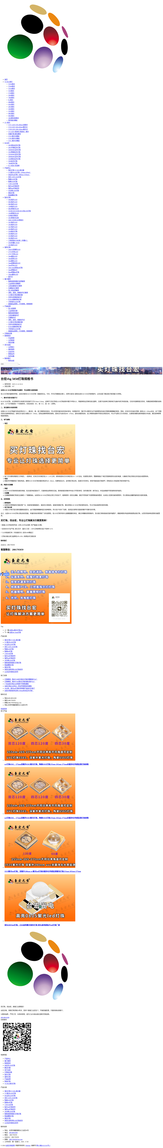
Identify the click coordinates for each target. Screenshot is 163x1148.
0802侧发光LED (13, 209)
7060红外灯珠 (12, 163)
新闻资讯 (8, 335)
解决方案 (8, 1067)
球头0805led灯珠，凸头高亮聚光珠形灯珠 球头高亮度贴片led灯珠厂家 (32, 925)
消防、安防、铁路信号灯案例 (18, 292)
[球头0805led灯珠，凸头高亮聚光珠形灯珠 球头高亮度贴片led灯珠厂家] (40, 921)
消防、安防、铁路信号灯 (16, 320)
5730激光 (11, 93)
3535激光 (11, 111)
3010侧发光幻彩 (13, 218)
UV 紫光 (7, 122)
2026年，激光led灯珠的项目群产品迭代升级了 (20, 688)
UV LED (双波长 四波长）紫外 (18, 131)
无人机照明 (12, 308)
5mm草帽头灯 (12, 270)
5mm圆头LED (12, 261)
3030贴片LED (12, 233)
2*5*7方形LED (13, 254)
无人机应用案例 (13, 290)
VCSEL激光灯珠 (10, 1083)
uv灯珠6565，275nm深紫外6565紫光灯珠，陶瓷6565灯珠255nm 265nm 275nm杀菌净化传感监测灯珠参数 (47, 764)
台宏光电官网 (10, 1145)
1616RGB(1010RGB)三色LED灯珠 (19, 211)
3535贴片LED (12, 236)
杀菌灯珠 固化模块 (14, 134)
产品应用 (8, 306)
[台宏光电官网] (38, 76)
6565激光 (11, 104)
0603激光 (11, 116)
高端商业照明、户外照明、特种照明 (20, 304)
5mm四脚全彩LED (14, 263)
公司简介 (11, 347)
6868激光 (11, 102)
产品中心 (8, 168)
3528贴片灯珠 (12, 231)
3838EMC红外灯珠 (14, 156)
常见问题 (11, 342)
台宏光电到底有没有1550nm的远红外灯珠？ (19, 690)
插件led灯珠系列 (13, 188)
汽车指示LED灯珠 (14, 301)
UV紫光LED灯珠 (10, 642)
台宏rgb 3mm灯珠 (15, 632)
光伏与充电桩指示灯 (15, 297)
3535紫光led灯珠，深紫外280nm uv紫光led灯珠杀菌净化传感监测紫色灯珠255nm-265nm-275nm (43, 871)
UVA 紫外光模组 (13, 136)
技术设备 (11, 356)
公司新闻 (11, 340)
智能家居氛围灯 (13, 313)
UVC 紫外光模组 (14, 140)
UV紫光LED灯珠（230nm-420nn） (19, 172)
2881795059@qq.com (15, 1139)
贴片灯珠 (8, 197)
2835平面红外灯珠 (14, 147)
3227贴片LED (12, 227)
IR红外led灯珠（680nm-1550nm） (19, 174)
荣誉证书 (11, 354)
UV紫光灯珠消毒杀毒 (15, 295)
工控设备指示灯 (13, 315)
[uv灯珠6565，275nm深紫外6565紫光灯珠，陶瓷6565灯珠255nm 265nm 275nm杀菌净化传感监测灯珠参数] (40, 760)
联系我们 (8, 358)
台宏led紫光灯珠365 (16, 630)
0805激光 (11, 113)
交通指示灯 (12, 317)
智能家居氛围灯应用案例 (16, 281)
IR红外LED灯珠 (10, 1065)
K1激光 (10, 100)
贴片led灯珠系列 (13, 186)
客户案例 (8, 279)
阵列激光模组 (12, 120)
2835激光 (11, 106)
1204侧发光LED (13, 213)
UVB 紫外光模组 (14, 138)
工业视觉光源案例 (14, 283)
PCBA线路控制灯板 (14, 299)
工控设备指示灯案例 (15, 286)
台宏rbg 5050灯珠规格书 (30, 373)
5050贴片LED (12, 238)
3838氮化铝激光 (13, 118)
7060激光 (11, 97)
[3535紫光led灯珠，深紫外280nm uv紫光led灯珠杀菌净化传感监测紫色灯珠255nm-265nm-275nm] (40, 867)
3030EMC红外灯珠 (14, 150)
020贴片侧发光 (13, 215)
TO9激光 (11, 91)
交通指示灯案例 (13, 288)
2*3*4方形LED (13, 252)
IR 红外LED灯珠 (10, 644)
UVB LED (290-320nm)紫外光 (18, 129)
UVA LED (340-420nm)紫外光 (18, 127)
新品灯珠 (8, 1081)
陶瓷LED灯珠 (12, 179)
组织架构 (11, 349)
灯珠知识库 (8, 333)
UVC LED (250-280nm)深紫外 (18, 125)
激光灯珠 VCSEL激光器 (16, 170)
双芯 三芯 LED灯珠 (14, 177)
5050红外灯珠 (12, 161)
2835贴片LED (12, 245)
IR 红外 (7, 143)
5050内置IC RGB (13, 243)
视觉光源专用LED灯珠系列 (14, 669)
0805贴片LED (12, 204)
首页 (6, 79)
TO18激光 (11, 88)
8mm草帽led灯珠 (13, 272)
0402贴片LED (12, 199)
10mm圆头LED (13, 274)
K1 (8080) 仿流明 (13, 165)
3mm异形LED (12, 258)
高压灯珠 (11, 193)
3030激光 (11, 95)
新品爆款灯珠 (12, 195)
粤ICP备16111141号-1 (43, 1145)
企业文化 (11, 351)
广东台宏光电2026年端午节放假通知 (17, 684)
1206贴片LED (12, 206)
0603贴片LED (12, 202)
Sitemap (28, 1145)
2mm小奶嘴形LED (14, 249)
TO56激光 (11, 84)
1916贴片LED (12, 224)
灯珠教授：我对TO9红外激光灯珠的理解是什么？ (21, 679)
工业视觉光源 (12, 311)
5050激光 (11, 109)
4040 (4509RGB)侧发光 (15, 220)
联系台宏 (11, 360)
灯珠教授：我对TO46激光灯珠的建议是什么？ (20, 681)
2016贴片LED (12, 229)
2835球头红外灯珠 (14, 145)
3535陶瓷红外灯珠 (14, 152)
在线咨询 (4, 709)
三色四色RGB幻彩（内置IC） (18, 240)
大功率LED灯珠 (13, 190)
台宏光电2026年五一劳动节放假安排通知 (18, 686)
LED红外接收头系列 (11, 672)
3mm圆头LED (12, 256)
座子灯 (10, 277)
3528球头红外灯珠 (14, 159)
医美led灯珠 (8, 651)
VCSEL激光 (8, 82)
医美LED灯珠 (12, 181)
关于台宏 (8, 345)
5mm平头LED (12, 265)
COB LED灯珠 (13, 184)
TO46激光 (11, 86)
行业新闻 (11, 338)
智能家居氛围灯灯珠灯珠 (13, 662)
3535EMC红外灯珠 (14, 154)
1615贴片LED (12, 222)
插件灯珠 (8, 247)
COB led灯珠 (9, 653)
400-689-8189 (5, 1017)
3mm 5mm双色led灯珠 (15, 267)
